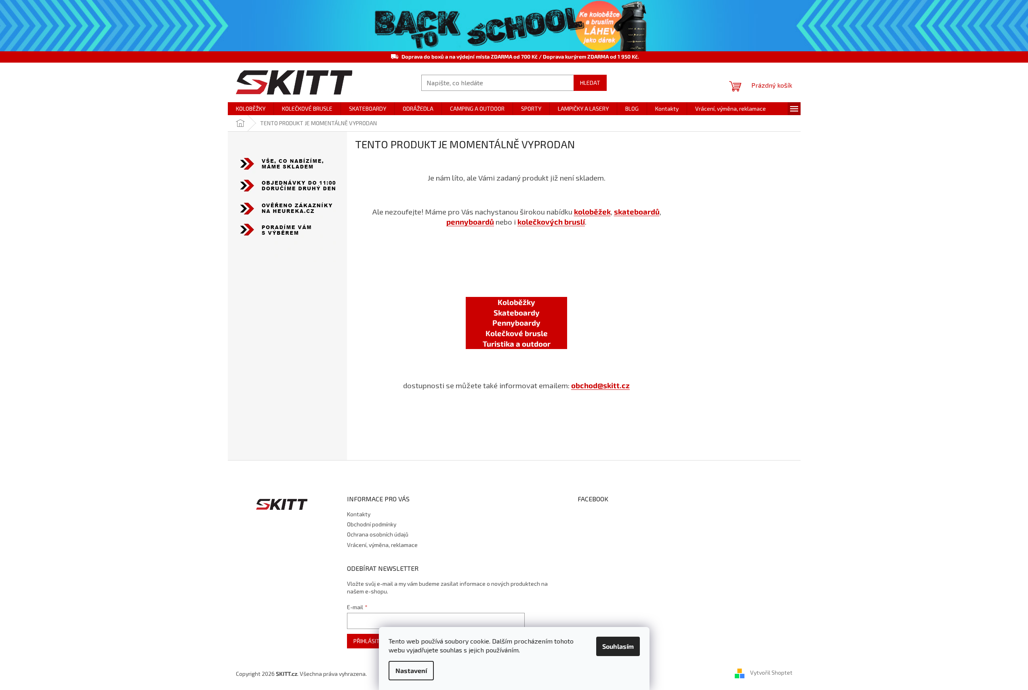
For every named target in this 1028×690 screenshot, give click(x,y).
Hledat (590, 82)
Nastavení (411, 670)
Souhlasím (618, 646)
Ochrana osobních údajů (377, 534)
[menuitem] (250, 108)
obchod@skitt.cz (600, 385)
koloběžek (592, 211)
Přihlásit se (370, 640)
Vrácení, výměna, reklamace (382, 544)
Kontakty (358, 514)
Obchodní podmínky (371, 524)
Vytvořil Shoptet (771, 672)
